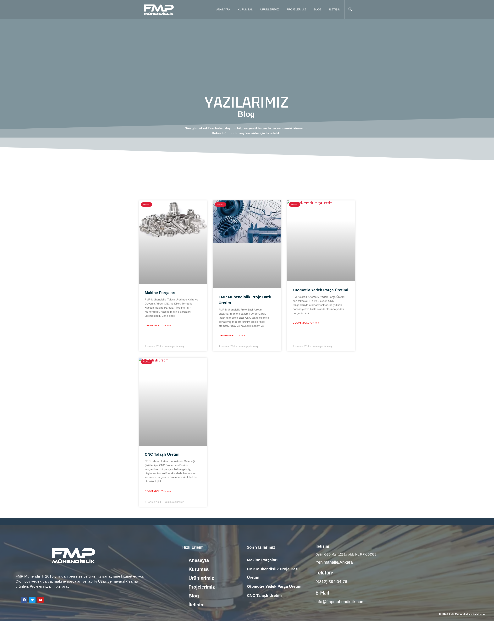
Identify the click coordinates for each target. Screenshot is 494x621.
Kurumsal (245, 9)
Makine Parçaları (160, 293)
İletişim (335, 9)
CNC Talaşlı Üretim (162, 454)
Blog (317, 9)
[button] (350, 9)
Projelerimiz (296, 9)
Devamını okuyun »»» (158, 325)
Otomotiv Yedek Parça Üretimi (320, 290)
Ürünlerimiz (269, 9)
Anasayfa (223, 9)
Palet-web (479, 614)
